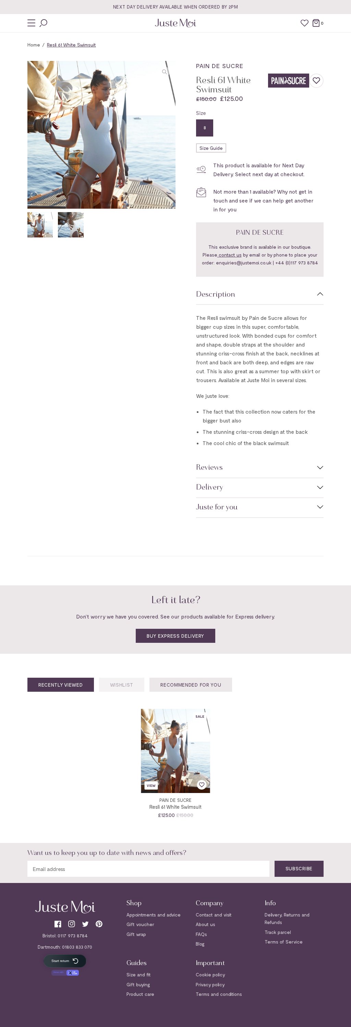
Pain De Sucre (219, 65)
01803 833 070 (77, 947)
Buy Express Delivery (175, 636)
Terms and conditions (219, 994)
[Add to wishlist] (316, 81)
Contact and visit (214, 915)
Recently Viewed (60, 685)
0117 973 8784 (73, 935)
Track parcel (278, 932)
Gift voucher (140, 924)
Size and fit (138, 974)
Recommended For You (190, 685)
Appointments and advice (153, 915)
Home (33, 45)
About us (205, 924)
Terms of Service (284, 942)
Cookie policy (210, 974)
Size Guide (211, 148)
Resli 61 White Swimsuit (175, 807)
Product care (140, 994)
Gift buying (138, 984)
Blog (200, 944)
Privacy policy (210, 984)
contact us (229, 255)
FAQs (201, 934)
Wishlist (122, 685)
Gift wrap (136, 934)
